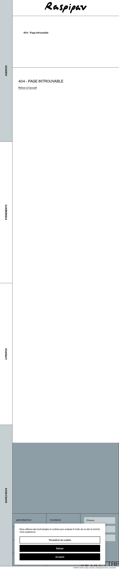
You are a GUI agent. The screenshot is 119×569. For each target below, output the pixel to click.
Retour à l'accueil (27, 87)
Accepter (59, 557)
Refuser (60, 548)
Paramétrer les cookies (60, 540)
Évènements (6, 212)
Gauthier (92, 567)
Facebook (55, 520)
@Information (23, 520)
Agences (6, 70)
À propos (6, 354)
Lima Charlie (112, 567)
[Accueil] (66, 12)
